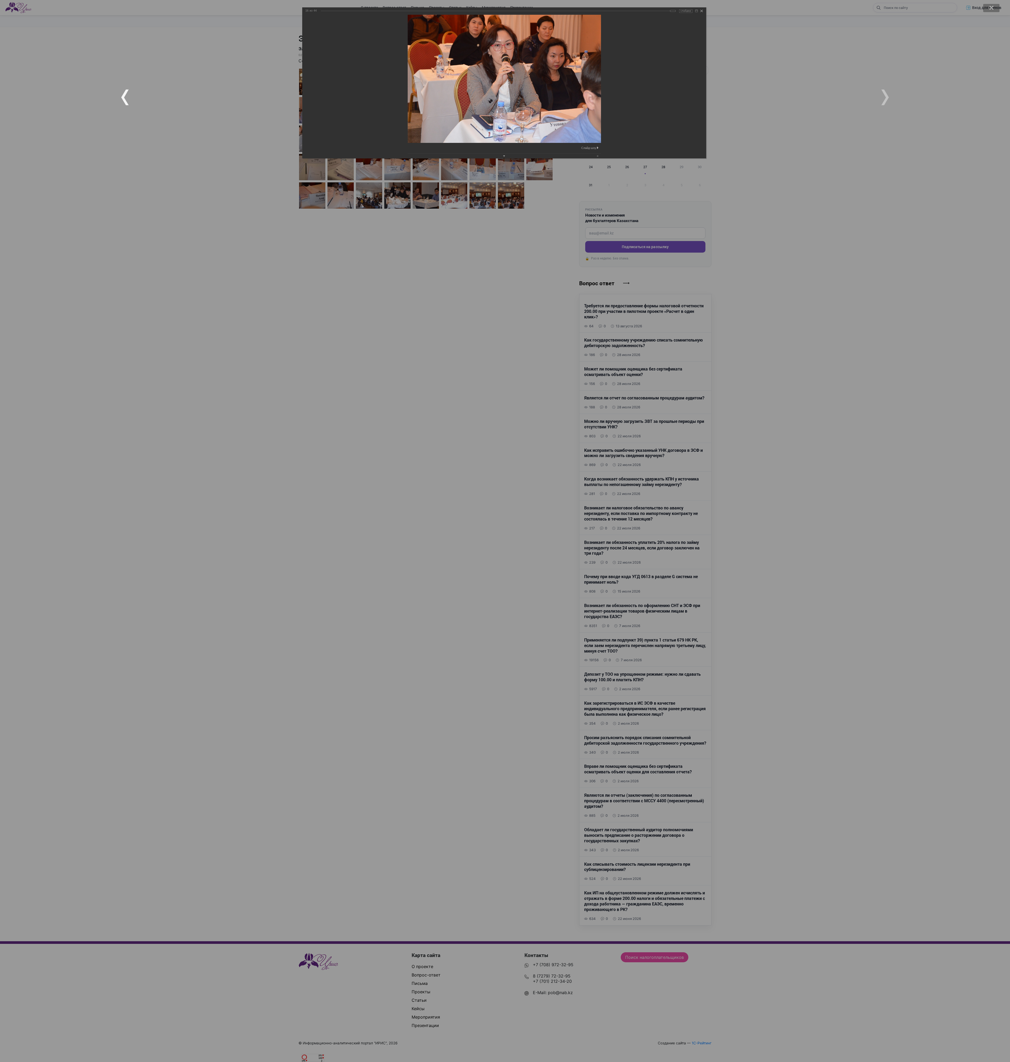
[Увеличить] (696, 10)
